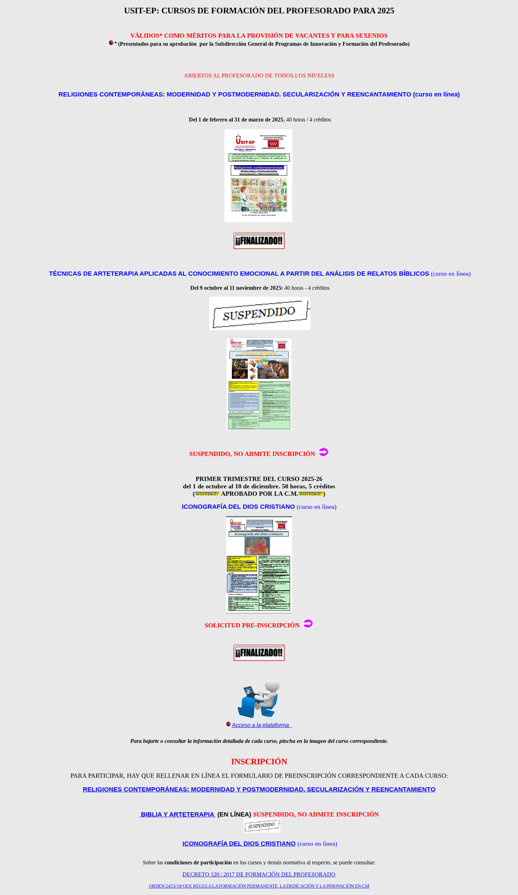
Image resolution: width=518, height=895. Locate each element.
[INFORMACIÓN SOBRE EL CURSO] (258, 220)
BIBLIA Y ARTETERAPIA (177, 814)
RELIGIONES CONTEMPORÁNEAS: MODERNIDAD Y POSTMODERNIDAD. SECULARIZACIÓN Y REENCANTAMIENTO (259, 789)
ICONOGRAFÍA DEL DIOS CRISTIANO (239, 843)
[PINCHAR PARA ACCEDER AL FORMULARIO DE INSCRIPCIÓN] (324, 453)
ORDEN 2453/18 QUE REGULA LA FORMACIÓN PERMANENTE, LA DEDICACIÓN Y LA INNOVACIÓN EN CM (259, 886)
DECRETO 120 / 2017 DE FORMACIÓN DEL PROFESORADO (259, 874)
